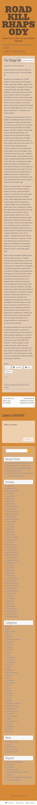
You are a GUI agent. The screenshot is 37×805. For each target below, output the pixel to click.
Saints (9, 698)
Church (9, 647)
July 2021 (10, 486)
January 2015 (11, 550)
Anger (9, 627)
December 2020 (12, 491)
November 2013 (12, 586)
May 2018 (10, 529)
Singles (9, 701)
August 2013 (11, 593)
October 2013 (11, 588)
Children (10, 644)
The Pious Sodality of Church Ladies (20, 777)
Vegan (9, 724)
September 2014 (13, 560)
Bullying (10, 637)
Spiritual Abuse (12, 711)
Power (9, 685)
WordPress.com (12, 752)
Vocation (10, 729)
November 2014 (12, 555)
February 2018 (12, 537)
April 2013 (10, 604)
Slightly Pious (12, 709)
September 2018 (13, 519)
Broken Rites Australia (14, 762)
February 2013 (12, 609)
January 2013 (11, 611)
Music (9, 678)
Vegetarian (11, 726)
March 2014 (11, 576)
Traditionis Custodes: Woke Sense (19, 463)
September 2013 (13, 591)
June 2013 (10, 599)
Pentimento (11, 767)
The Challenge (12, 716)
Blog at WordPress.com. (19, 796)
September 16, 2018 (9, 65)
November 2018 (12, 514)
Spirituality (10, 714)
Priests (9, 691)
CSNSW (10, 650)
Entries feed (11, 747)
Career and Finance (14, 639)
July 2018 (10, 524)
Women (9, 732)
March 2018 (11, 535)
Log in (9, 744)
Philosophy (11, 683)
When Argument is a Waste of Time (19, 468)
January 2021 (11, 488)
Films (9, 652)
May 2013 (10, 601)
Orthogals (10, 764)
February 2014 (12, 578)
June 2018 (10, 527)
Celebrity (10, 642)
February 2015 (12, 547)
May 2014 (10, 570)
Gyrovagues (11, 662)
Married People (12, 673)
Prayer (9, 688)
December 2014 (12, 552)
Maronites (10, 670)
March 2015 (11, 545)
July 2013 (10, 596)
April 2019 (10, 501)
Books (9, 634)
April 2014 (10, 573)
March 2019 (11, 504)
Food (9, 655)
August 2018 (11, 522)
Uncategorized (13, 385)
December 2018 (12, 511)
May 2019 (10, 499)
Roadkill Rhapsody (18, 21)
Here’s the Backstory (14, 51)
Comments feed (12, 749)
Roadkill (10, 696)
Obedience (11, 680)
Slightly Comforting (13, 703)
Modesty (10, 675)
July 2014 (10, 565)
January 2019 (11, 509)
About (7, 48)
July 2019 (10, 494)
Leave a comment (27, 60)
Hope (9, 668)
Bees (9, 629)
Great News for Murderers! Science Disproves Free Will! (27, 401)
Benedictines (11, 632)
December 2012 (12, 614)
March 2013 (11, 606)
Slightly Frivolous (13, 706)
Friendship (10, 660)
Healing (9, 665)
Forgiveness (11, 657)
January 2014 (11, 581)
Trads (9, 719)
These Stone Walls (13, 780)
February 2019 (12, 506)
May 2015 (10, 542)
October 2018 (11, 517)
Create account (12, 742)
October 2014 (11, 558)
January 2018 (11, 540)
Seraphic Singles (13, 770)
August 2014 (11, 563)
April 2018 (10, 532)
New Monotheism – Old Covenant (18, 466)
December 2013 (12, 583)
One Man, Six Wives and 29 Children (8, 401)
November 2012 (12, 617)
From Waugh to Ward (14, 471)
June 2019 (10, 496)
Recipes (10, 693)
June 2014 (10, 568)
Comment (28, 439)
